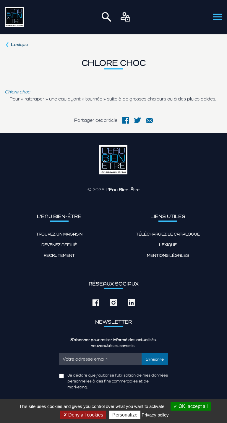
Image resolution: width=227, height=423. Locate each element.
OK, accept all (192, 406)
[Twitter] (137, 120)
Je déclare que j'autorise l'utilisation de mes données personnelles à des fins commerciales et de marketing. (117, 381)
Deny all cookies (85, 414)
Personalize (124, 414)
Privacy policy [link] (155, 414)
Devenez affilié (59, 244)
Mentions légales (168, 255)
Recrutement (59, 255)
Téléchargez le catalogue (168, 234)
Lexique (19, 44)
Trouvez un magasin (59, 234)
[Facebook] (125, 120)
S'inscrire (155, 359)
